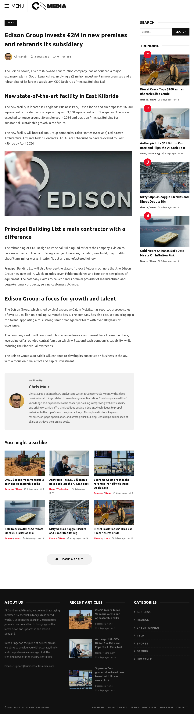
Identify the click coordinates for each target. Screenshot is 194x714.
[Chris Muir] (16, 407)
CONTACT (182, 707)
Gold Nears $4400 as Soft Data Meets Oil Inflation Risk (25, 512)
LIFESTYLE (144, 659)
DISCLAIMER (149, 707)
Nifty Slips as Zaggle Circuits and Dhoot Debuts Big (69, 512)
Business (9, 489)
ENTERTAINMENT (149, 627)
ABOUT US (98, 707)
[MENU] (7, 6)
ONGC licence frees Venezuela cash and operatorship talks (25, 463)
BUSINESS (144, 612)
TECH (140, 635)
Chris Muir (20, 56)
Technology (63, 489)
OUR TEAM (166, 707)
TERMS (135, 707)
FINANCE (143, 619)
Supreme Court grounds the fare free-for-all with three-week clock (114, 463)
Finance (9, 538)
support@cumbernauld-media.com (33, 666)
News (11, 23)
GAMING (142, 651)
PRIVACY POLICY (117, 707)
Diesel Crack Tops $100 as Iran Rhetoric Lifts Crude (114, 512)
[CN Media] (49, 7)
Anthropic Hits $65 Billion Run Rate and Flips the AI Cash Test (69, 463)
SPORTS (142, 643)
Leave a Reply (71, 559)
